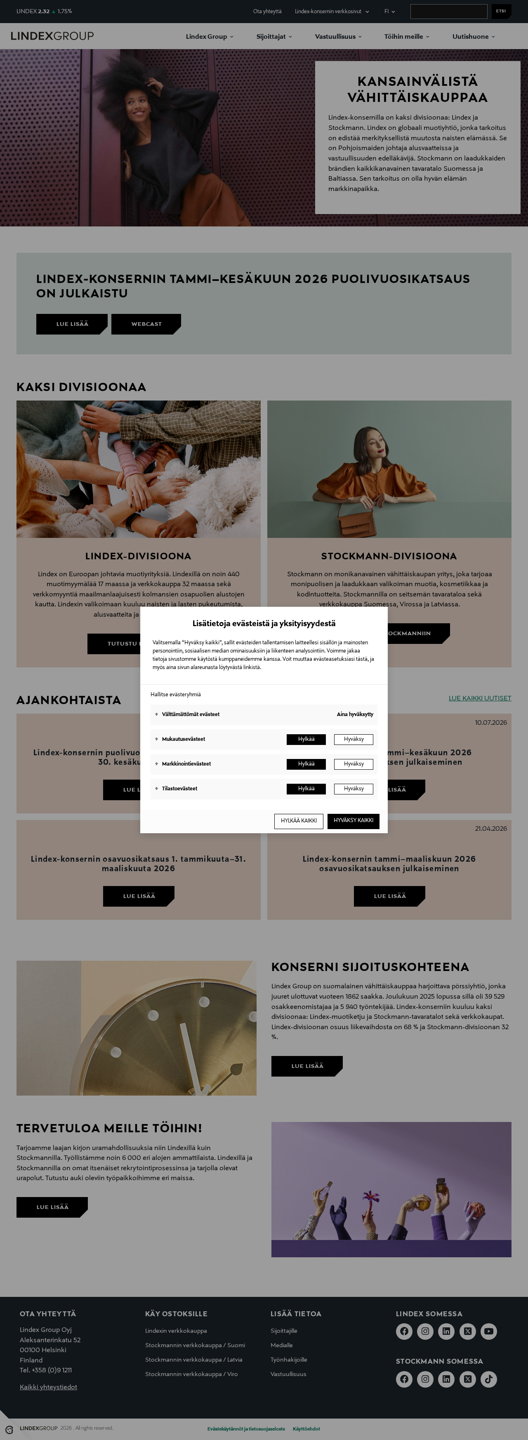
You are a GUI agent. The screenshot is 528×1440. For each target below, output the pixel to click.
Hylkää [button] (306, 739)
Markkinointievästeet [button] (183, 764)
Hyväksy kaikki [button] (353, 821)
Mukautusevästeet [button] (180, 739)
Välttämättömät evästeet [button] (187, 715)
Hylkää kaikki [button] (299, 821)
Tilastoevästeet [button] (176, 789)
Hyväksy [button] (354, 739)
